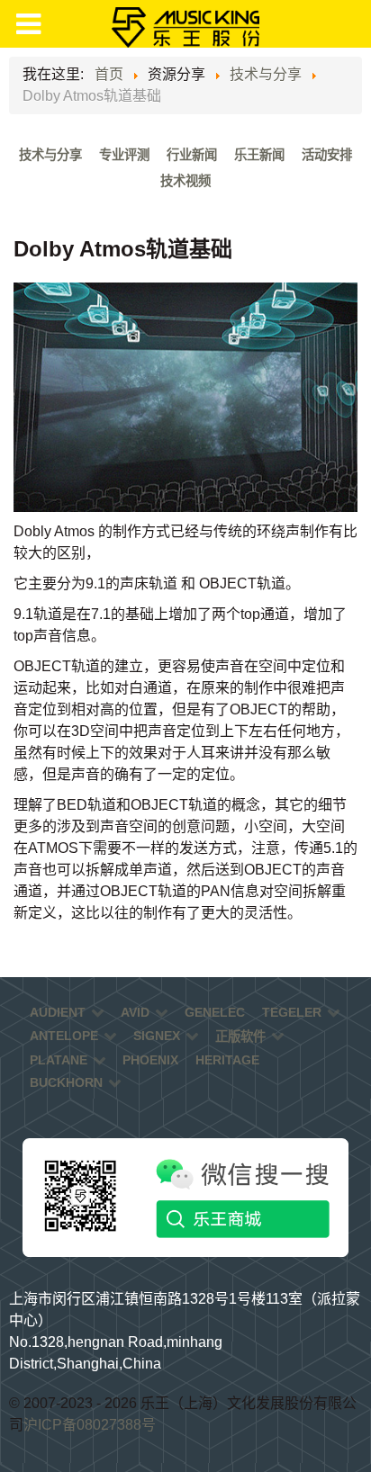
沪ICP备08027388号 (89, 1424)
